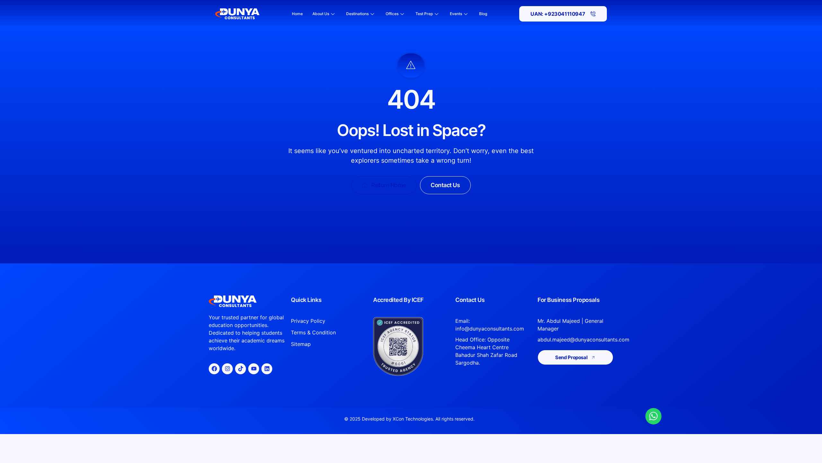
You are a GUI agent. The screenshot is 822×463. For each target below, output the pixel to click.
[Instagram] (227, 368)
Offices (392, 13)
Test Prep (424, 13)
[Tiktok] (240, 368)
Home (297, 13)
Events (456, 13)
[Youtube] (253, 368)
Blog (483, 13)
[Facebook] (214, 368)
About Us (320, 13)
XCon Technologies (413, 419)
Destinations (357, 13)
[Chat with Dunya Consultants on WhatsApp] (653, 416)
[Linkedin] (266, 368)
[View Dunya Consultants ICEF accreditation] (411, 346)
